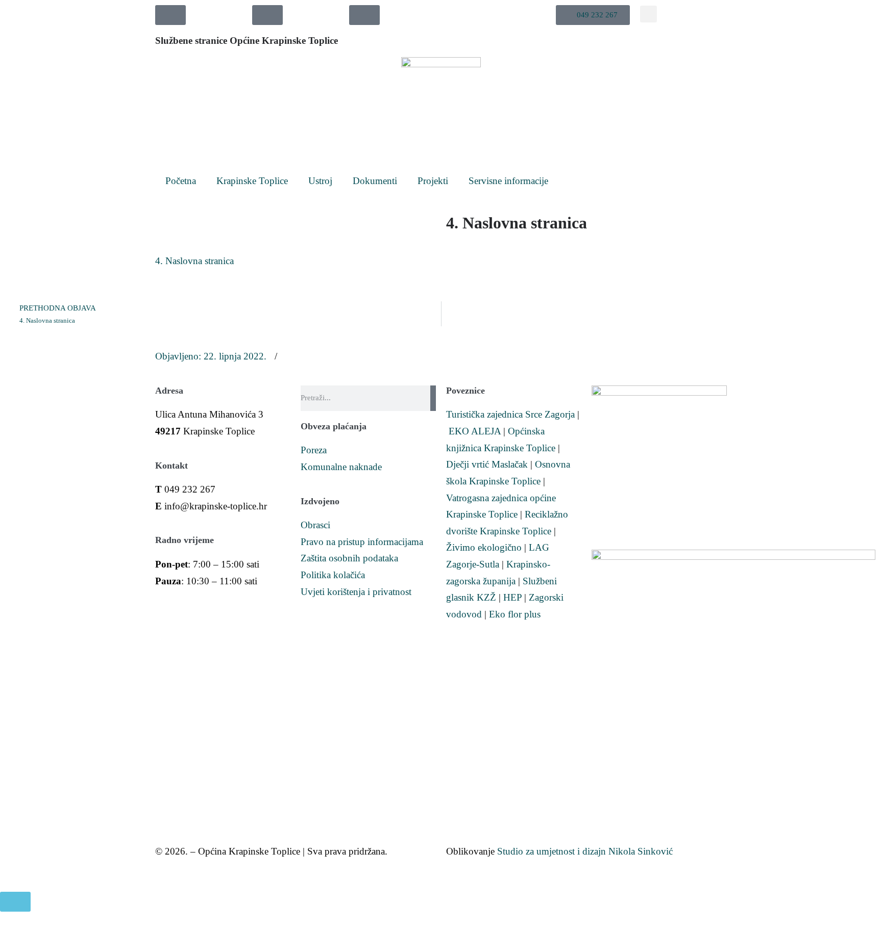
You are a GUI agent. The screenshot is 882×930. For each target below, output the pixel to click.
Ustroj (320, 180)
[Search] (433, 398)
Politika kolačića (333, 575)
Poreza (314, 450)
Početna (180, 180)
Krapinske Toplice (252, 180)
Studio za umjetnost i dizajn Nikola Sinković (585, 851)
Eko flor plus (515, 614)
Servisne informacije (508, 180)
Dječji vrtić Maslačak (487, 464)
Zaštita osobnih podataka (349, 558)
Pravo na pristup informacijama (362, 541)
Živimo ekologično (484, 547)
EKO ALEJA (475, 431)
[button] (593, 15)
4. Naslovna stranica (194, 260)
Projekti (433, 180)
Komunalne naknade (341, 466)
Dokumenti (375, 180)
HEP (512, 597)
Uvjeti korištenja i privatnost (356, 591)
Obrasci (315, 525)
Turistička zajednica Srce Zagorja (510, 414)
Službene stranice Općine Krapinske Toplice (246, 40)
